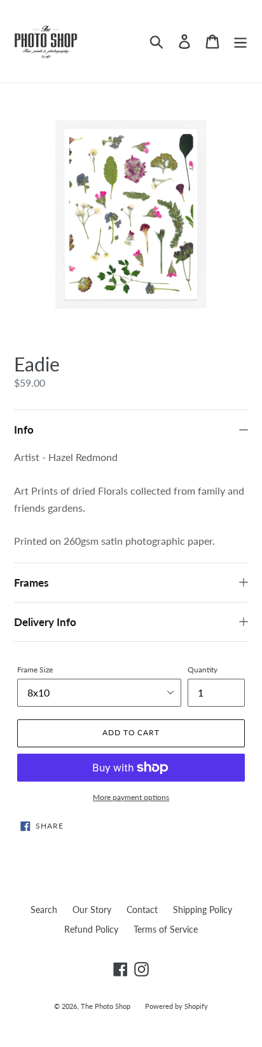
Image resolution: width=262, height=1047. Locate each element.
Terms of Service (166, 929)
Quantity (202, 669)
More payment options (131, 797)
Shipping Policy (202, 909)
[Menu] (240, 41)
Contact (142, 909)
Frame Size (35, 669)
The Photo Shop (106, 1006)
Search (44, 909)
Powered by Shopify (176, 1006)
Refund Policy (91, 929)
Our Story (91, 909)
